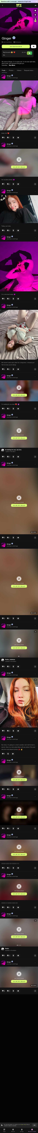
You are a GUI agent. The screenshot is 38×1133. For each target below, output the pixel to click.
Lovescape (13, 1)
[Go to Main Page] (19, 5)
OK (34, 1125)
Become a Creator (32, 1131)
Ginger (9, 76)
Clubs (4, 1131)
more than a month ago (12, 77)
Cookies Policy (23, 1124)
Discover (13, 1131)
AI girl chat (27, 1)
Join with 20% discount (19, 167)
